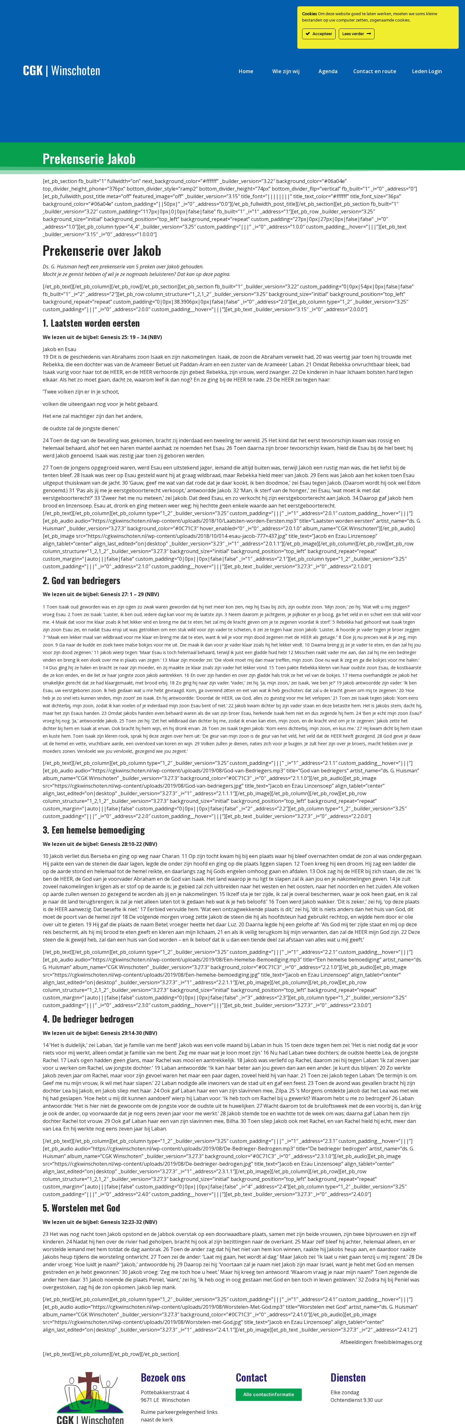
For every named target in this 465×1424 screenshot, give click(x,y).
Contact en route (374, 71)
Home (246, 71)
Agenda (328, 71)
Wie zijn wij (286, 71)
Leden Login (427, 71)
